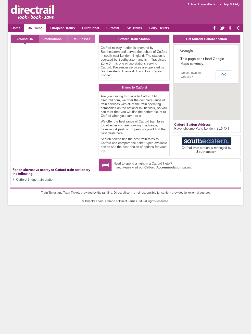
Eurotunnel (90, 28)
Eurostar (112, 28)
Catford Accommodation (162, 167)
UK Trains (35, 28)
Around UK (24, 39)
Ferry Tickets (159, 28)
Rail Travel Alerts (203, 4)
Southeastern (206, 152)
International (53, 39)
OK (223, 75)
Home (16, 28)
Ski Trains (134, 28)
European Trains (62, 28)
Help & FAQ (231, 4)
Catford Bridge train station (35, 179)
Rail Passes (81, 39)
